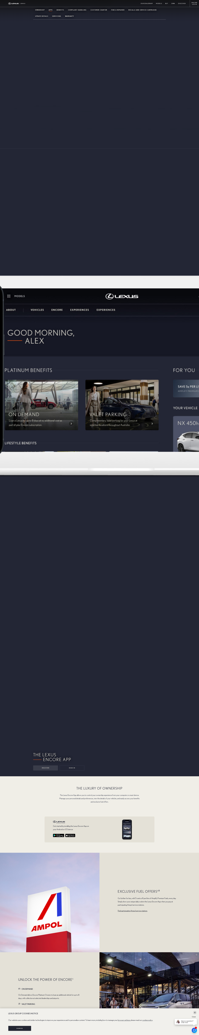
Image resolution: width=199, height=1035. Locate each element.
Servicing (56, 16)
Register (45, 768)
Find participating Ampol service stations (132, 911)
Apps (51, 10)
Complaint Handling (77, 10)
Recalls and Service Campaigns (142, 10)
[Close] (195, 1012)
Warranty (69, 16)
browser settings (124, 1020)
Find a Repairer (118, 10)
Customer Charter (98, 10)
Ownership (40, 10)
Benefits (60, 10)
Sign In (72, 768)
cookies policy (147, 1020)
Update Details (41, 16)
